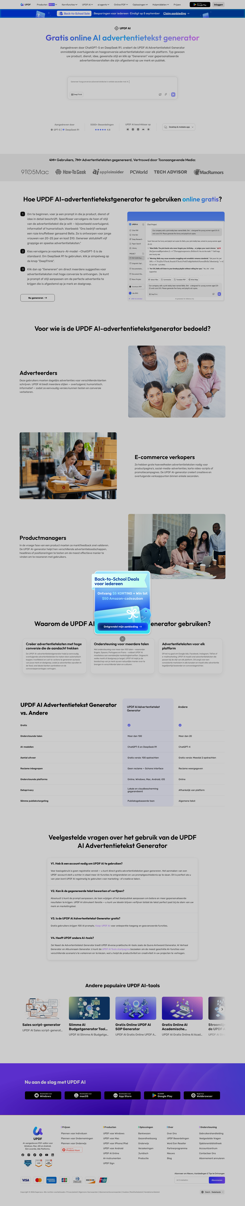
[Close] (122, 639)
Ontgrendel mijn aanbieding (121, 626)
